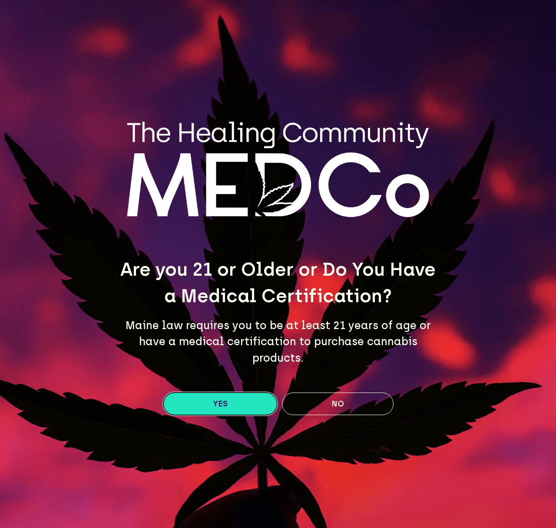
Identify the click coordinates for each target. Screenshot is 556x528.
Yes (220, 404)
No (337, 404)
